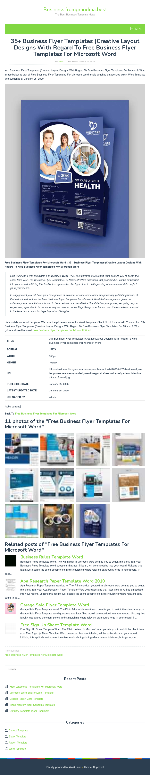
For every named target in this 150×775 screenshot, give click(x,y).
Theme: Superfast (94, 767)
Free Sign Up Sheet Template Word (56, 625)
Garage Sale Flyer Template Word (54, 605)
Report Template (18, 742)
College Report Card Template (26, 698)
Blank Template (17, 736)
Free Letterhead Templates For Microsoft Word (36, 686)
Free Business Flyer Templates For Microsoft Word (61, 330)
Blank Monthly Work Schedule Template (32, 705)
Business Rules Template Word (51, 557)
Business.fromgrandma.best (75, 9)
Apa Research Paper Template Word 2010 (62, 581)
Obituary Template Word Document (29, 711)
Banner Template (18, 730)
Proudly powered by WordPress (63, 767)
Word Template (17, 748)
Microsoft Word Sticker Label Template (32, 692)
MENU (138, 29)
